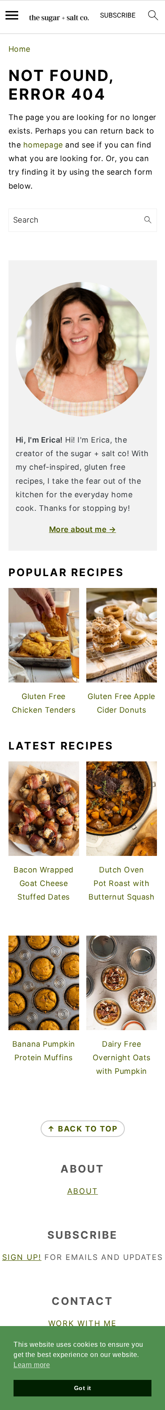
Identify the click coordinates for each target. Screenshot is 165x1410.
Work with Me (82, 1323)
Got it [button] (82, 1388)
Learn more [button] (32, 1364)
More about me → (82, 529)
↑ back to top (82, 1128)
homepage (43, 144)
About (82, 1191)
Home (19, 49)
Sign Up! (21, 1257)
